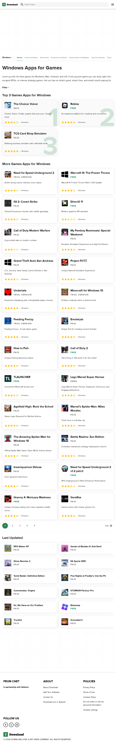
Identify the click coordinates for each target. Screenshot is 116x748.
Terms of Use (89, 692)
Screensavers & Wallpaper (79, 58)
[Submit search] (22, 4)
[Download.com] (10, 4)
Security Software (98, 58)
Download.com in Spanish (54, 702)
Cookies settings (90, 710)
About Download (50, 687)
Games (19, 58)
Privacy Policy (89, 687)
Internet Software (31, 58)
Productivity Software (59, 58)
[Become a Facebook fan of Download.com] (5, 725)
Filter (4, 87)
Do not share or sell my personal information (93, 703)
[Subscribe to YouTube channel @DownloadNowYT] (17, 725)
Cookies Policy (89, 697)
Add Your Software (51, 692)
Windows (6, 57)
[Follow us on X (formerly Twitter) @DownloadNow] (11, 725)
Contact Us (48, 697)
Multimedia (44, 58)
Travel (109, 58)
